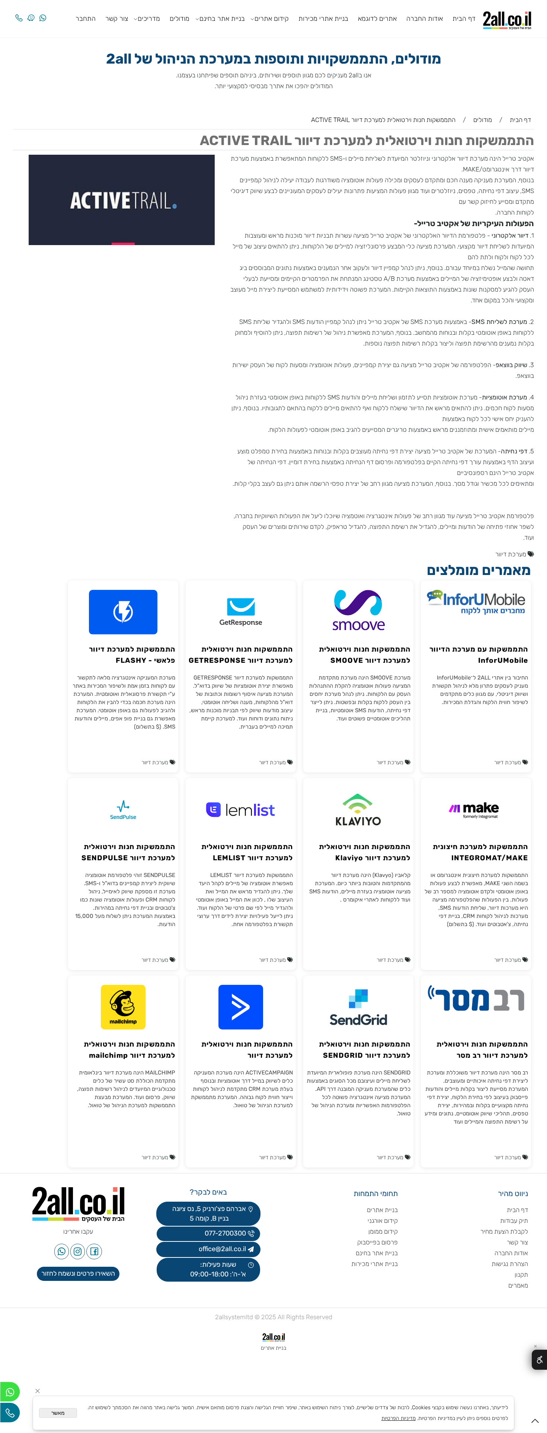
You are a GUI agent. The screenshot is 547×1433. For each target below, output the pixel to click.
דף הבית (464, 19)
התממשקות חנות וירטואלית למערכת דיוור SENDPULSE (128, 852)
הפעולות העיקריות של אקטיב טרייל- (474, 223)
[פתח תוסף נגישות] (539, 1360)
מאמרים (518, 1285)
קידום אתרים (272, 19)
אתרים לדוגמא (377, 19)
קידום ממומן (383, 1231)
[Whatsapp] (43, 12)
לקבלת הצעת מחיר (504, 1231)
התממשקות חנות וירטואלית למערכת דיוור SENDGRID (364, 1050)
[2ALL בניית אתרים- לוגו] (507, 18)
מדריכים (149, 19)
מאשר (58, 1413)
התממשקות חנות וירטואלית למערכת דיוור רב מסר (482, 1050)
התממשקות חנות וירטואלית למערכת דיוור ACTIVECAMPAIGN (247, 1050)
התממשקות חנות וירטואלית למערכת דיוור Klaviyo (364, 852)
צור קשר (116, 19)
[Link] (31, 12)
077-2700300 (224, 1233)
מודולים (179, 19)
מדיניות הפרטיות (398, 1418)
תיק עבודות (514, 1220)
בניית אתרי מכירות (323, 19)
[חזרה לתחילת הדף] (535, 1423)
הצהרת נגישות (509, 1263)
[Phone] (19, 12)
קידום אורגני (383, 1220)
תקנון (521, 1274)
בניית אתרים (382, 1210)
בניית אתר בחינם (222, 19)
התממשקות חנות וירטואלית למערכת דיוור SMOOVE (364, 655)
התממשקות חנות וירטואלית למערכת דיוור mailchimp (129, 1050)
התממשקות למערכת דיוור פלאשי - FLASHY (132, 655)
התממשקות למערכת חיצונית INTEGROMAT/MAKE (480, 852)
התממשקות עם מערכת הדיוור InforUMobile (478, 655)
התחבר (86, 19)
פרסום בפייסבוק (377, 1242)
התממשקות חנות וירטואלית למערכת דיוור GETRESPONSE (241, 655)
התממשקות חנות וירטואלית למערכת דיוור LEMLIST (247, 852)
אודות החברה (424, 19)
